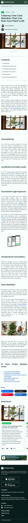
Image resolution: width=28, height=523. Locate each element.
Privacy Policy (5, 510)
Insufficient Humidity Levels (9, 66)
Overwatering (6, 63)
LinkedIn (20, 394)
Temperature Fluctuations (9, 71)
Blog (11, 6)
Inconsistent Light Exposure (9, 68)
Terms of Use (5, 513)
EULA (2, 515)
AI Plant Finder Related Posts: (9, 77)
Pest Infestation (6, 74)
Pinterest (6, 394)
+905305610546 (8, 505)
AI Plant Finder (4, 6)
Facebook (6, 391)
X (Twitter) (20, 391)
